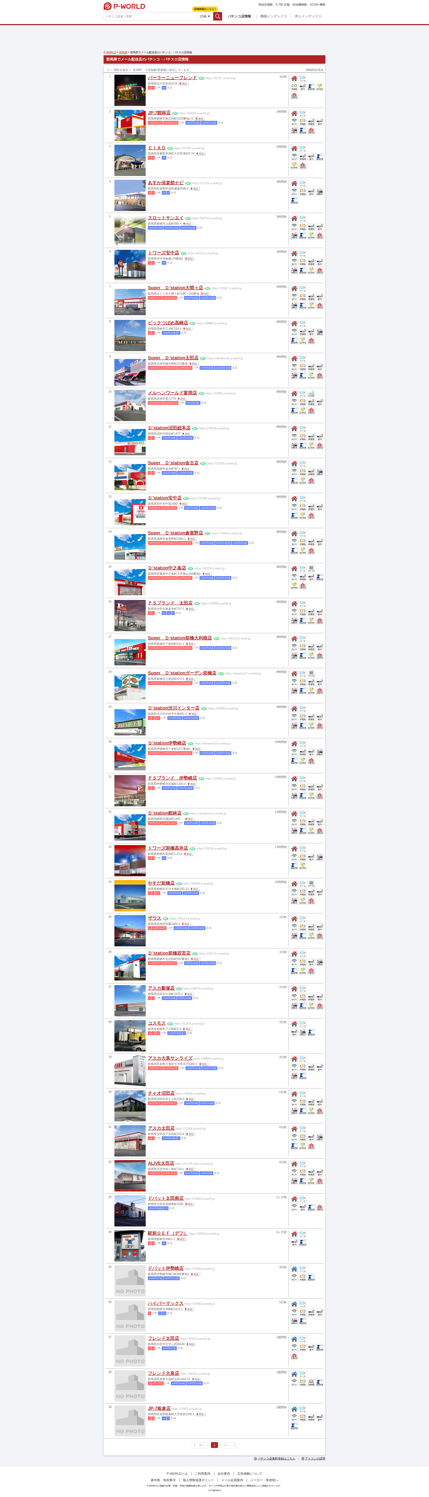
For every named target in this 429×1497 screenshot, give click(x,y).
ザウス (154, 918)
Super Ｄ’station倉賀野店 (175, 532)
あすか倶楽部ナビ (166, 182)
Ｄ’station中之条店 (167, 567)
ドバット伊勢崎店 (166, 1268)
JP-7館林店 (159, 112)
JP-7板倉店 (159, 1408)
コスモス (157, 1023)
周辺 (184, 83)
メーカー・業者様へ (264, 1480)
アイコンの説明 (315, 1458)
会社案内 (224, 1473)
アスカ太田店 (161, 1128)
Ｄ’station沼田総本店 (169, 427)
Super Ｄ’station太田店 (173, 357)
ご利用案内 (202, 1473)
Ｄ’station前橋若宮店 (169, 953)
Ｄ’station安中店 (165, 497)
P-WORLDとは (177, 1473)
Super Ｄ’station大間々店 (175, 287)
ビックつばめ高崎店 (168, 322)
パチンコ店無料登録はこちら (276, 1458)
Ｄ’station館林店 (165, 813)
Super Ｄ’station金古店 (173, 462)
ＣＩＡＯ (157, 147)
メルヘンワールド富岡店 (172, 392)
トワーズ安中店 (163, 252)
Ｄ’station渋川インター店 (174, 707)
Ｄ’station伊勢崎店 (167, 742)
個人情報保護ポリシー (198, 1480)
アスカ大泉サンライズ (170, 1058)
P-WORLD (124, 6)
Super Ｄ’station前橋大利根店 (180, 637)
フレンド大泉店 (163, 1373)
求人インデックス (308, 16)
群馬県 (123, 52)
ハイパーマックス (166, 1303)
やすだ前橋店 (161, 883)
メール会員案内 (232, 1480)
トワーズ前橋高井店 (168, 848)
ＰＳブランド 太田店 (170, 602)
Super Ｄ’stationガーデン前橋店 (182, 672)
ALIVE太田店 (161, 1163)
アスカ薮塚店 (161, 988)
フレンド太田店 (163, 1338)
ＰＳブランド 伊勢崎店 (172, 777)
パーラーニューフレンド (172, 77)
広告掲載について (249, 1473)
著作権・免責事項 (163, 1480)
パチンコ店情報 (239, 16)
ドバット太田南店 (166, 1198)
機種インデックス (273, 16)
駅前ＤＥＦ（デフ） (168, 1233)
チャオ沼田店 (161, 1093)
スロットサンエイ (166, 217)
